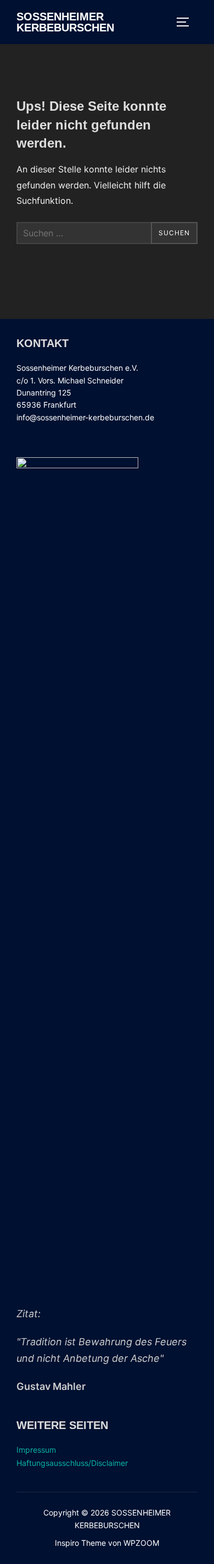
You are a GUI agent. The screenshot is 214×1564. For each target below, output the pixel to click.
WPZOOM (141, 1542)
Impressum (36, 1449)
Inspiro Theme (80, 1542)
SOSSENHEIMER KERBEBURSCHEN (65, 22)
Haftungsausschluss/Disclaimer (72, 1463)
